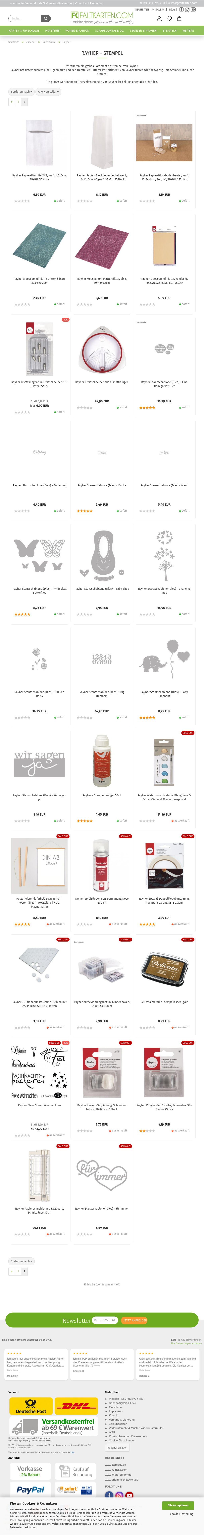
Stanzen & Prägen (143, 30)
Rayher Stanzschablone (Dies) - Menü (164, 485)
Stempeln (170, 30)
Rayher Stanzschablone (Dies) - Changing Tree (164, 590)
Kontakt (114, 1415)
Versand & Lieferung (122, 1419)
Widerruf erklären (117, 1447)
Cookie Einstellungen (122, 1440)
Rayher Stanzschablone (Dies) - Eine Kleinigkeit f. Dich (164, 384)
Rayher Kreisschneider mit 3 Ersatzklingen (101, 382)
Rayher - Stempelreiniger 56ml (101, 795)
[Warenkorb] (179, 19)
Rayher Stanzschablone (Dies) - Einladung (39, 485)
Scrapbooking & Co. (109, 30)
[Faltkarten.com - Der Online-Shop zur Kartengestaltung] (101, 19)
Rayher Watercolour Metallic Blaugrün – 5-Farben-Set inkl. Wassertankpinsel (164, 797)
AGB (112, 1432)
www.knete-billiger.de (118, 1474)
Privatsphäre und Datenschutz (128, 1436)
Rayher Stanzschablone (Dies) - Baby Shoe (102, 588)
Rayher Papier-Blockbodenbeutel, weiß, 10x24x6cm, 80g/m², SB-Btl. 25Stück (102, 177)
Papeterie (52, 30)
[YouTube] (193, 9)
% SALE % (158, 9)
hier (72, 1452)
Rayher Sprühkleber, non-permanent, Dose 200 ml (102, 900)
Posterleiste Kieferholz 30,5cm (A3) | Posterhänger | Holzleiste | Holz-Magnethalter (39, 902)
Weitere (188, 30)
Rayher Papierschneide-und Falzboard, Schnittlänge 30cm (39, 1210)
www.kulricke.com (116, 1469)
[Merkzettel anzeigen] (169, 19)
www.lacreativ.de (115, 1464)
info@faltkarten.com (184, 3)
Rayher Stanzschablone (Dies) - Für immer (102, 1208)
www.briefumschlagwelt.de (121, 1479)
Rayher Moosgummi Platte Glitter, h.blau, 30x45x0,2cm (39, 281)
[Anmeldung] (159, 19)
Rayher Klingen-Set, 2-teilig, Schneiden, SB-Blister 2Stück (164, 1107)
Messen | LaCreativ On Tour (126, 1398)
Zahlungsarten (118, 1423)
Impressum (116, 1411)
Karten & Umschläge (24, 30)
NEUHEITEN (142, 9)
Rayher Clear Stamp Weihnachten (39, 1105)
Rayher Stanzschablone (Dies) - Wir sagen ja (39, 797)
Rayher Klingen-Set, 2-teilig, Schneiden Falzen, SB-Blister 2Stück (102, 1107)
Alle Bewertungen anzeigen (186, 1343)
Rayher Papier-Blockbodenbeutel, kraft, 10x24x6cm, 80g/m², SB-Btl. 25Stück (164, 177)
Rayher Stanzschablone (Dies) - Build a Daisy (39, 694)
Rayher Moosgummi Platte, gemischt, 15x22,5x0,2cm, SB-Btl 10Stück (164, 281)
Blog (172, 9)
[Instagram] (187, 9)
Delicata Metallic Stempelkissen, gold (164, 1002)
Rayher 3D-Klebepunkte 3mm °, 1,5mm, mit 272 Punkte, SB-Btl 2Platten (40, 1004)
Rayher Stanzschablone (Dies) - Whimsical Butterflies (40, 590)
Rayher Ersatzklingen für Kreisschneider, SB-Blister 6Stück (39, 384)
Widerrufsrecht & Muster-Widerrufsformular (136, 1428)
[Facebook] (181, 9)
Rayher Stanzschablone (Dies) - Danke (101, 485)
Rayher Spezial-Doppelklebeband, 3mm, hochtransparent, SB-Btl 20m (164, 900)
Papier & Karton (77, 30)
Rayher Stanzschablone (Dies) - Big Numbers (101, 694)
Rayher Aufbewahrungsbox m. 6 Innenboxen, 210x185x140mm (102, 1004)
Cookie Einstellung (181, 1514)
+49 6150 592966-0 (154, 3)
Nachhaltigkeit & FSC (122, 1402)
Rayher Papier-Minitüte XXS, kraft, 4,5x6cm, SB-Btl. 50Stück (39, 177)
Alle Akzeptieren (178, 1505)
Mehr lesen (13, 1370)
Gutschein (115, 1407)
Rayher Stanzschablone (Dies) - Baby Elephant (164, 694)
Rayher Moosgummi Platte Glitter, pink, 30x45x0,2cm (102, 281)
